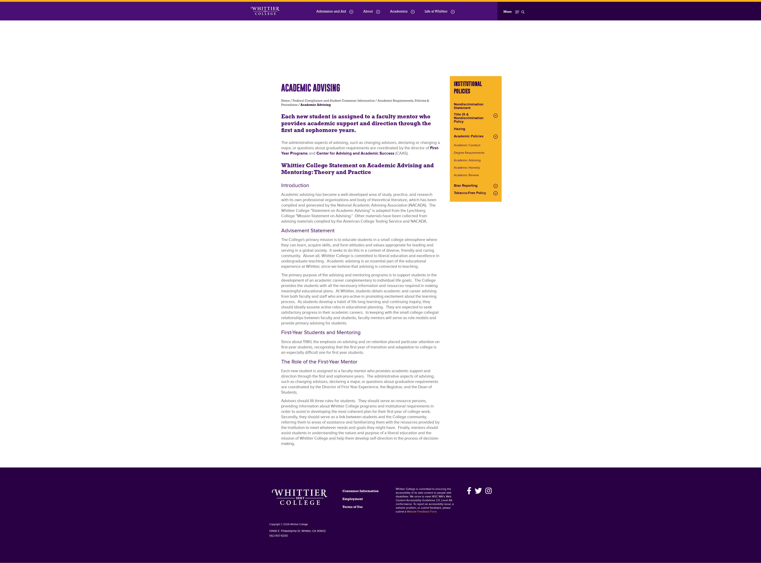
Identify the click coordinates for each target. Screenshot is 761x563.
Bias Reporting (466, 186)
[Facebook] (469, 490)
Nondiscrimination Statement (468, 106)
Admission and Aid (331, 11)
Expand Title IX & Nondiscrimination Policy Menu (495, 116)
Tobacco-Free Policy (470, 193)
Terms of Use (352, 507)
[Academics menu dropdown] (413, 12)
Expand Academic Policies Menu (495, 137)
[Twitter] (478, 490)
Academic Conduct (467, 145)
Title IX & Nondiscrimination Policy (468, 118)
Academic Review (466, 175)
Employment (352, 499)
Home (285, 100)
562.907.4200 (278, 535)
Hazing (459, 129)
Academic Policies (469, 137)
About (368, 11)
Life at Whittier (436, 11)
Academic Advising (467, 160)
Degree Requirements (469, 153)
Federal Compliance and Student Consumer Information (334, 100)
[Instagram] (488, 490)
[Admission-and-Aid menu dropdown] (351, 12)
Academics (398, 11)
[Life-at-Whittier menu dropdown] (453, 12)
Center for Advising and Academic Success (355, 153)
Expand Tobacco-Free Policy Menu (495, 193)
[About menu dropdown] (378, 12)
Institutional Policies (468, 87)
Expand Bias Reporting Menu (495, 186)
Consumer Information (360, 491)
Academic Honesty (467, 168)
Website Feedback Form (422, 511)
